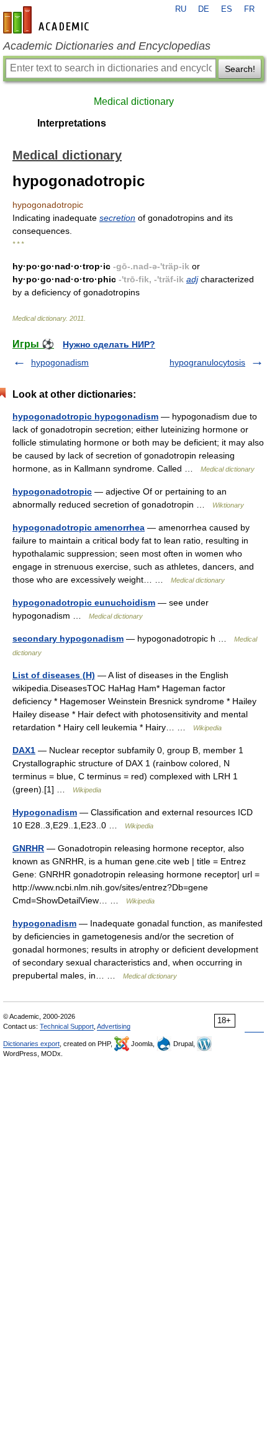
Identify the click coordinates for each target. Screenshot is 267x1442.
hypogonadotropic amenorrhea (78, 527)
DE (203, 9)
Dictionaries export (31, 1043)
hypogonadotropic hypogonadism (85, 416)
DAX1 (23, 750)
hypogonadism (60, 362)
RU (180, 9)
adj (192, 279)
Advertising (113, 1026)
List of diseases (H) (53, 675)
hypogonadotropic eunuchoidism (83, 602)
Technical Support (67, 1026)
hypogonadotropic (52, 491)
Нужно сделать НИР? (109, 344)
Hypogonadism (44, 812)
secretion (117, 218)
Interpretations (71, 123)
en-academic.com (48, 20)
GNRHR (28, 848)
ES (226, 9)
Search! (240, 69)
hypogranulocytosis (207, 362)
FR (249, 9)
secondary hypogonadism (68, 638)
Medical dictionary (134, 101)
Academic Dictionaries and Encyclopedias (106, 46)
